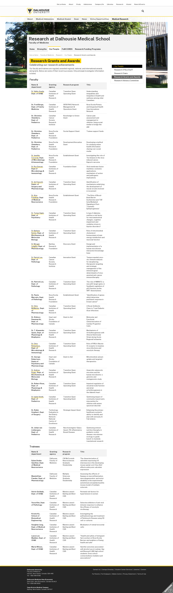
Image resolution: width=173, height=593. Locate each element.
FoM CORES (67, 49)
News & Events (139, 4)
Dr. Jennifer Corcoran (35, 157)
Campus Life (99, 4)
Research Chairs (121, 73)
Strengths (42, 49)
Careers (143, 569)
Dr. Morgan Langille (35, 245)
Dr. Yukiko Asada (37, 91)
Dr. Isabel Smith (37, 397)
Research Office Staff (123, 70)
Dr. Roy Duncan (37, 167)
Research (119, 4)
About (71, 4)
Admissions (88, 4)
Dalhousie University (38, 11)
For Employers (106, 574)
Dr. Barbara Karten (35, 232)
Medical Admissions (45, 19)
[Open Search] (143, 11)
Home (32, 49)
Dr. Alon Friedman (35, 196)
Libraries (110, 4)
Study (78, 4)
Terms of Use (141, 574)
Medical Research (120, 19)
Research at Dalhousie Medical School (69, 38)
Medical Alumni (64, 19)
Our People (54, 49)
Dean (76, 19)
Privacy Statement (129, 574)
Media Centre (116, 574)
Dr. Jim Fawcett (37, 182)
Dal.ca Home (61, 4)
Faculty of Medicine (39, 42)
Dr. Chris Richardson (35, 345)
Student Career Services (123, 569)
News (84, 19)
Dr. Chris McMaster (35, 307)
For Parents (96, 574)
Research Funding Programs (88, 49)
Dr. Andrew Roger (35, 371)
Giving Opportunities (99, 19)
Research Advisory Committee (126, 81)
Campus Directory (108, 569)
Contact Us (96, 569)
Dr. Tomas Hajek (37, 213)
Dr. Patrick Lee (36, 257)
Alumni (128, 4)
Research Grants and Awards (127, 77)
